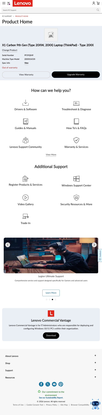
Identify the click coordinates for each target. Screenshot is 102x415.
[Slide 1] (46, 299)
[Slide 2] (49, 299)
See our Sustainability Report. (51, 398)
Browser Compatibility (80, 405)
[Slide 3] (52, 299)
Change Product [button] (9, 50)
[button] (3, 3)
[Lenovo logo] (23, 3)
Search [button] (98, 9)
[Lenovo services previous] (7, 244)
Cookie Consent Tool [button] (34, 405)
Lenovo (47, 402)
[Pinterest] (60, 385)
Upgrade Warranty (75, 75)
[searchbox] (51, 10)
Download (51, 335)
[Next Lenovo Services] (94, 244)
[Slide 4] (55, 299)
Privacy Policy (51, 405)
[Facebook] (41, 385)
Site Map (64, 405)
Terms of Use (18, 405)
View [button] (26, 63)
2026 (41, 402)
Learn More (51, 293)
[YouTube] (54, 385)
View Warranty (26, 75)
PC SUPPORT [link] (7, 16)
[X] (47, 385)
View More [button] (51, 155)
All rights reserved (58, 402)
